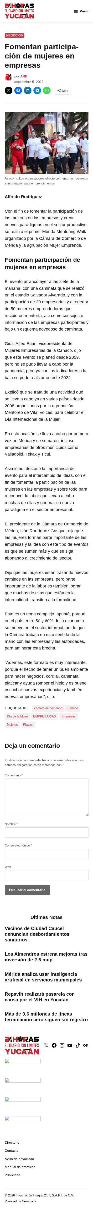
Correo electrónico (18, 845)
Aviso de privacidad (19, 1159)
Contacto (11, 1150)
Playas (28, 724)
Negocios (14, 35)
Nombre (11, 824)
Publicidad (12, 1175)
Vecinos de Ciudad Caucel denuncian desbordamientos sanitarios (37, 934)
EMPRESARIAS (44, 716)
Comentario (14, 775)
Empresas (69, 716)
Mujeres (12, 724)
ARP (23, 76)
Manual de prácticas (20, 1167)
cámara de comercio (48, 708)
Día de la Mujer (17, 716)
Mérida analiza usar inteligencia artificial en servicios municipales (43, 977)
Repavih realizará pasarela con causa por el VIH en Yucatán (40, 996)
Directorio (12, 1142)
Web (8, 867)
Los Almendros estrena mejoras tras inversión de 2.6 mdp (46, 956)
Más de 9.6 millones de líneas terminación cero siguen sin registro (46, 1016)
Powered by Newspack (20, 1201)
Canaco (72, 708)
